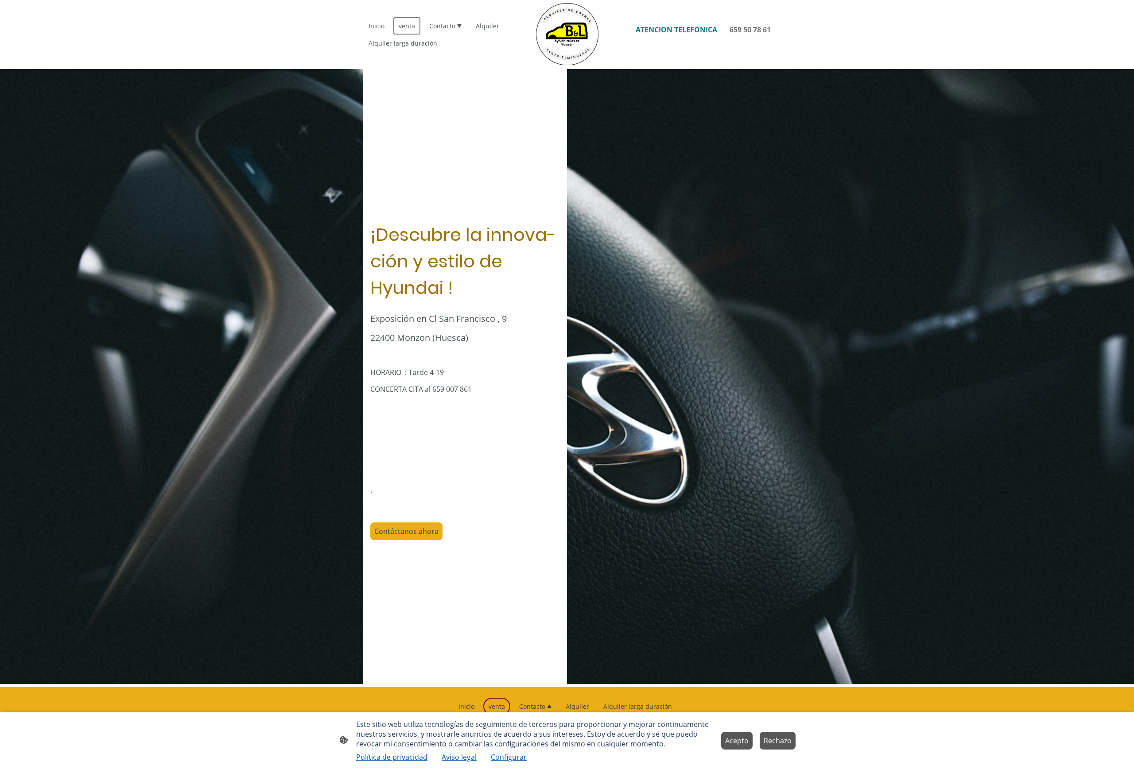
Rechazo (778, 741)
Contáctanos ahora (406, 531)
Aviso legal (459, 757)
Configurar (509, 757)
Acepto (737, 741)
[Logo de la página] (567, 34)
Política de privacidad (391, 757)
